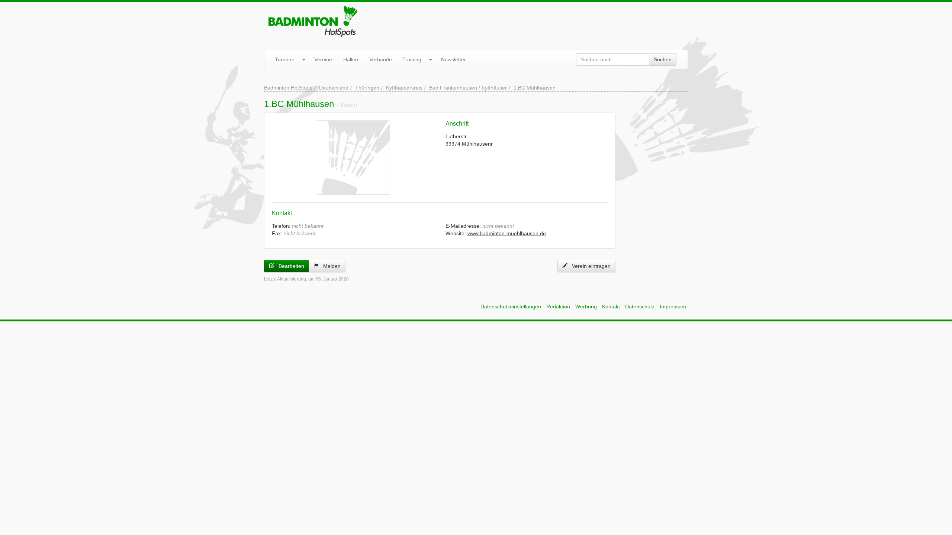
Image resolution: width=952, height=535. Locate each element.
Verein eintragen (589, 266)
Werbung (586, 306)
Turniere (285, 59)
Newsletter (453, 59)
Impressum (673, 306)
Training (411, 59)
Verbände (380, 59)
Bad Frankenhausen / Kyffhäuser (468, 88)
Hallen (350, 59)
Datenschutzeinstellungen (510, 306)
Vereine (323, 59)
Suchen (663, 59)
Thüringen (367, 88)
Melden (330, 266)
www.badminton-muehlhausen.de (506, 233)
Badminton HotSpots (288, 88)
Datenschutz (639, 306)
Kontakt (611, 306)
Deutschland (333, 88)
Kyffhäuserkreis (404, 88)
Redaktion (558, 306)
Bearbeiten (289, 266)
